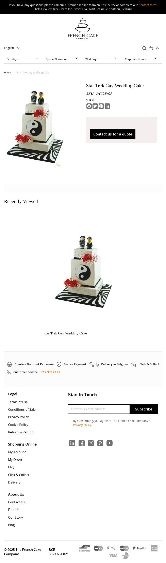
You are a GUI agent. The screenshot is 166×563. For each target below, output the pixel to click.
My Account (17, 452)
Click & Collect (18, 475)
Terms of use (18, 402)
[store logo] (83, 29)
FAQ (11, 467)
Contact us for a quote (112, 134)
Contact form (147, 5)
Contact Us (16, 502)
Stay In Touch (82, 394)
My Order (15, 459)
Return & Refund (21, 432)
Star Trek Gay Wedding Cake (65, 333)
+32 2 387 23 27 (49, 372)
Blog (11, 525)
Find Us (13, 509)
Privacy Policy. (82, 425)
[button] (13, 48)
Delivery (14, 482)
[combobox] (144, 47)
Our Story (15, 517)
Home (8, 72)
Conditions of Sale (22, 409)
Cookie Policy (18, 424)
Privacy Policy (18, 417)
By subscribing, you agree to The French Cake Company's (111, 423)
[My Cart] (151, 48)
